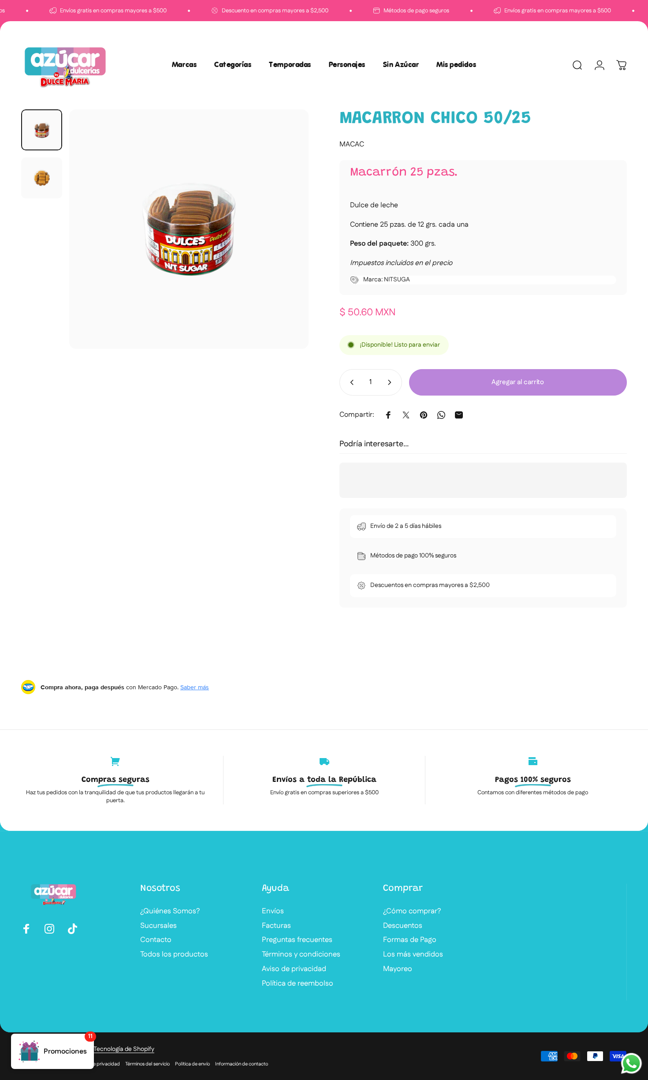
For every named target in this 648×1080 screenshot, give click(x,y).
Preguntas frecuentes (297, 940)
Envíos (273, 911)
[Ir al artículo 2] (41, 177)
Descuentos (402, 926)
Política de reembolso (297, 983)
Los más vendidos (413, 954)
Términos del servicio (147, 1064)
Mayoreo (397, 969)
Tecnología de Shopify (123, 1049)
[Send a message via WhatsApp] (631, 1063)
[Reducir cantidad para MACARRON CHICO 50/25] (350, 382)
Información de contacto (241, 1064)
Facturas (276, 926)
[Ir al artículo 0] (41, 129)
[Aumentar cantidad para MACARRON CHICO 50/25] (391, 382)
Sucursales (158, 926)
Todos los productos (174, 954)
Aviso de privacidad (294, 969)
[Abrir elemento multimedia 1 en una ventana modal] (189, 229)
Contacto (155, 940)
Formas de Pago (409, 940)
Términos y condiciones (301, 954)
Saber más (194, 687)
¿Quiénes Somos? (170, 911)
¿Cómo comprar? (412, 911)
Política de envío (192, 1064)
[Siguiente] (285, 245)
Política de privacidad (96, 1064)
